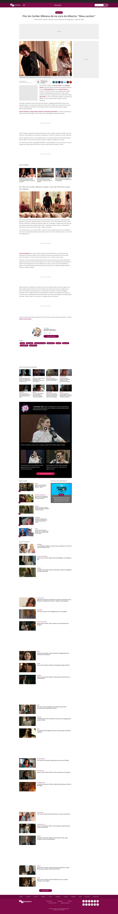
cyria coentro (65, 343)
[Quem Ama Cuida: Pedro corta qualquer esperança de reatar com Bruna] (27, 828)
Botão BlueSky (95, 905)
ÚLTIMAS (21, 896)
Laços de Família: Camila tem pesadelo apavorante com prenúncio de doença (65, 380)
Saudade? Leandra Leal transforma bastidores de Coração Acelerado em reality (41, 520)
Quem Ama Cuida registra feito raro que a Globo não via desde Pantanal (41, 497)
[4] (26, 520)
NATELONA (87, 896)
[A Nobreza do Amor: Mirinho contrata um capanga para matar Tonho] (27, 721)
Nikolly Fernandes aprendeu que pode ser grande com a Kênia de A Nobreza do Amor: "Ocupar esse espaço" (54, 600)
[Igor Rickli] (36, 332)
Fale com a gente (52, 903)
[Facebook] (44, 333)
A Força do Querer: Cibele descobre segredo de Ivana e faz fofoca (52, 379)
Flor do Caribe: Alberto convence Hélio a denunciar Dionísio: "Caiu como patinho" (38, 395)
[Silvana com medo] (25, 372)
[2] (26, 498)
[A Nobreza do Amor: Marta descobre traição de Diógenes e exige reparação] (27, 572)
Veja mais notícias (51, 336)
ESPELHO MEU (96, 896)
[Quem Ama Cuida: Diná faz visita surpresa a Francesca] (27, 774)
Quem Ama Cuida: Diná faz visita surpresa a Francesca (53, 772)
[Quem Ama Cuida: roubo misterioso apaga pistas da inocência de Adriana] (27, 655)
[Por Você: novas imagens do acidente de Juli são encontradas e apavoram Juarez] (27, 709)
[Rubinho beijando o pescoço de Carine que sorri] (66, 387)
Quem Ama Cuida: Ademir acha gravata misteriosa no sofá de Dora (53, 677)
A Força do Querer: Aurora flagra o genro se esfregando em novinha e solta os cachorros (66, 395)
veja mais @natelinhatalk (45, 473)
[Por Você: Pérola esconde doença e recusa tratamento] (27, 816)
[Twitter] (47, 333)
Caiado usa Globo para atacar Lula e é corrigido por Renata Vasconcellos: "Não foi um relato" (42, 531)
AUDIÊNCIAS (58, 896)
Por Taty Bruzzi (22, 81)
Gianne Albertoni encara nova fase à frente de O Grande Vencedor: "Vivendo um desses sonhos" (44, 180)
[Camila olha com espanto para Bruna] (52, 387)
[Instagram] (49, 333)
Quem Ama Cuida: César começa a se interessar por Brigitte (53, 624)
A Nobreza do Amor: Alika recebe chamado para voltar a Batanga (54, 784)
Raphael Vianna (50, 343)
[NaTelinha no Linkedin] (89, 904)
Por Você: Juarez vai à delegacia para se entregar (52, 611)
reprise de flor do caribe (40, 343)
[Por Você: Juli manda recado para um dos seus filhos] (27, 762)
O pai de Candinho (24, 253)
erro (70, 82)
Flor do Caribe (57, 85)
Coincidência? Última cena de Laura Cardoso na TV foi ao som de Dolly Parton (54, 546)
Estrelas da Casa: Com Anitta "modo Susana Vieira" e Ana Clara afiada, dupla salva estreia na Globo (27, 180)
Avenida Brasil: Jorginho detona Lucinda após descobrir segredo (54, 731)
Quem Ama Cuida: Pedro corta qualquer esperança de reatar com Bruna (53, 826)
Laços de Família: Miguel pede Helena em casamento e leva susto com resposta (39, 380)
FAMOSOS (43, 896)
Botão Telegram (83, 905)
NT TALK (50, 896)
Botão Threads (97, 905)
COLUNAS (66, 896)
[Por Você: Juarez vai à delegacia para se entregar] (27, 613)
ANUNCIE (70, 901)
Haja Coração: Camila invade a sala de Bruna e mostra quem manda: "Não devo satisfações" (52, 395)
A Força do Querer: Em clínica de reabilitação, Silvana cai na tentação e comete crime (25, 380)
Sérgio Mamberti (49, 89)
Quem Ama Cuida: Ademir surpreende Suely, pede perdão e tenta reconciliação (52, 838)
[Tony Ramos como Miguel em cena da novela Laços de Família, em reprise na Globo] (39, 372)
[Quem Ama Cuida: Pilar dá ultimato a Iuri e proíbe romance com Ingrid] (27, 881)
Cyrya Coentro (63, 89)
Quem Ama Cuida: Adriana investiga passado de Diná (53, 665)
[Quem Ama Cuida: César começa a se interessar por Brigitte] (27, 625)
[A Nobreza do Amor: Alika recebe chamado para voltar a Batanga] (27, 786)
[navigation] (24, 5)
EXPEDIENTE (60, 901)
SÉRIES (80, 896)
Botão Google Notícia (86, 905)
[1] (26, 486)
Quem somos (49, 901)
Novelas (57, 5)
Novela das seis (33, 345)
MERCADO (73, 896)
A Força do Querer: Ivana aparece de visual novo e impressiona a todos (25, 395)
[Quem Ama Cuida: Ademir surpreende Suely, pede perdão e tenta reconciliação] (27, 840)
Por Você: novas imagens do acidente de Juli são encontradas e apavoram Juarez (51, 707)
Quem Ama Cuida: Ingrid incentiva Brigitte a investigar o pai (54, 558)
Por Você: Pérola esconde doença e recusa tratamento (53, 814)
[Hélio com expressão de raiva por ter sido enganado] (39, 387)
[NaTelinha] (15, 5)
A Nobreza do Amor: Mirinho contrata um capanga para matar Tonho (54, 719)
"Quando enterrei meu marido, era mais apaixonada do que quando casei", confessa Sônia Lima (32, 467)
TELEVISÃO (28, 896)
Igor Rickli (42, 96)
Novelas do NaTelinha (25, 319)
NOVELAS (36, 896)
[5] (26, 532)
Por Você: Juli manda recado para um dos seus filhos (53, 760)
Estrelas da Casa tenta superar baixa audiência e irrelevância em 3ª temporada (63, 179)
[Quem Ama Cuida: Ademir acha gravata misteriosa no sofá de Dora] (27, 679)
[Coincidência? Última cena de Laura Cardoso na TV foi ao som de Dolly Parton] (27, 548)
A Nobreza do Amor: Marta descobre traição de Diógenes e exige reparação (42, 508)
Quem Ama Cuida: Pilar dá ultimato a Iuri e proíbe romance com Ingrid (52, 880)
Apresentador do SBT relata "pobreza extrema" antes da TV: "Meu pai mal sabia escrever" (56, 467)
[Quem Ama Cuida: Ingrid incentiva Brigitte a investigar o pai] (27, 560)
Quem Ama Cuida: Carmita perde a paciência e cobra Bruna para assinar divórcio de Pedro (53, 868)
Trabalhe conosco (65, 903)
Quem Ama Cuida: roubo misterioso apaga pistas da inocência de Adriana (53, 653)
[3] (26, 509)
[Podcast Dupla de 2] (92, 904)
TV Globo (22, 343)
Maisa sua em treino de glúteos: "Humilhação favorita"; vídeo (40, 486)
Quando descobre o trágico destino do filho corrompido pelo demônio (38, 111)
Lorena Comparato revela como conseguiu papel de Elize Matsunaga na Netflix (43, 445)
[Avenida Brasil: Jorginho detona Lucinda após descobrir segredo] (27, 733)
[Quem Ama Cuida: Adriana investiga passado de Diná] (27, 667)
